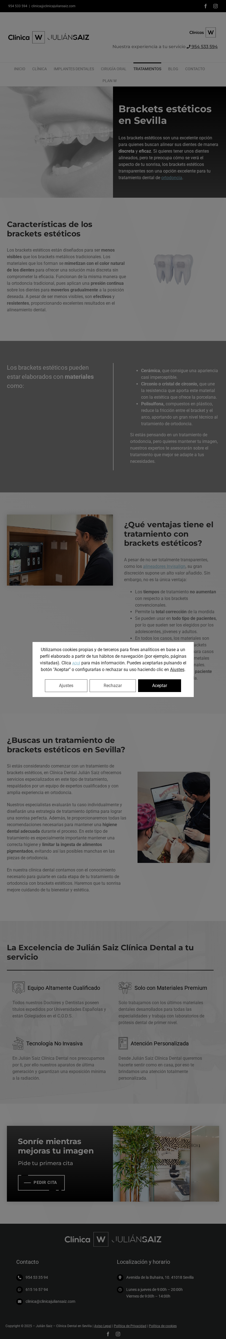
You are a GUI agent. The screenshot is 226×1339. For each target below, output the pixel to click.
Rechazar (113, 685)
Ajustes (177, 669)
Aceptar (159, 685)
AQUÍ (76, 663)
